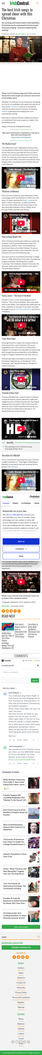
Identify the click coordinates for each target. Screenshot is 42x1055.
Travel (21, 1038)
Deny (21, 556)
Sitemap (21, 1007)
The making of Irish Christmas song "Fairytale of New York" (18, 448)
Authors (21, 968)
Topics (21, 973)
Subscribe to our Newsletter (21, 947)
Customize (20, 549)
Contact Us (21, 982)
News (21, 1019)
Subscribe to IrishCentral (21, 137)
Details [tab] (15, 503)
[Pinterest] (27, 957)
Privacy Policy (21, 992)
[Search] (37, 3)
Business (21, 1024)
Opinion (21, 1029)
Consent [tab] (6, 503)
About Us (21, 978)
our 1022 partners (16, 514)
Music (21, 606)
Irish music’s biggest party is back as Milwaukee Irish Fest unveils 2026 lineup (21, 630)
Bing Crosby (27, 200)
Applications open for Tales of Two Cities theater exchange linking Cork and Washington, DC (8, 640)
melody (4, 111)
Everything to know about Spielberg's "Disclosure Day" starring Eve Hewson (34, 630)
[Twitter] (18, 957)
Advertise (21, 987)
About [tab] (36, 503)
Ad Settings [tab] (26, 503)
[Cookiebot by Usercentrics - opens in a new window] (29, 496)
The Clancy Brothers (23, 309)
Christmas (15, 107)
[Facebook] (14, 957)
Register (21, 1002)
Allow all (21, 541)
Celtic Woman (12, 467)
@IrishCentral (20, 34)
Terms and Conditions (21, 997)
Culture (21, 1033)
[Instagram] (23, 957)
